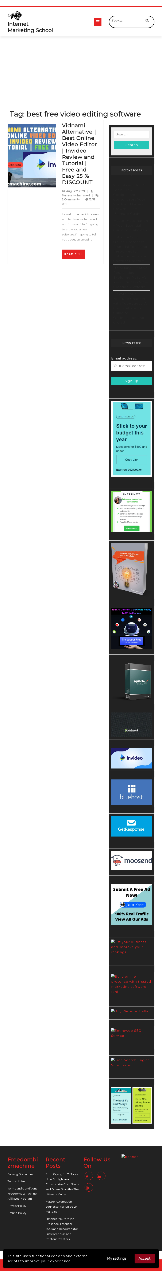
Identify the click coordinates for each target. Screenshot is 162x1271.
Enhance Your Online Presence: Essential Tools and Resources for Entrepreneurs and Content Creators (62, 1229)
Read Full (74, 255)
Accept (145, 1258)
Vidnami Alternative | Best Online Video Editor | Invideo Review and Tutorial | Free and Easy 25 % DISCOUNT (79, 153)
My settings (116, 1258)
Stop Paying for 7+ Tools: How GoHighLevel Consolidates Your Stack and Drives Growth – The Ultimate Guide (129, 199)
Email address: (124, 358)
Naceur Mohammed (76, 195)
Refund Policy (17, 1213)
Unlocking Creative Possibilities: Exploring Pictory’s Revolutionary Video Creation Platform (131, 277)
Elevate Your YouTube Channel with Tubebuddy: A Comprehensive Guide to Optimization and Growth (130, 308)
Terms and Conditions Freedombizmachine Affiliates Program (22, 1193)
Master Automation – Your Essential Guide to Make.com (130, 225)
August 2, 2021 (75, 191)
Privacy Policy (17, 1205)
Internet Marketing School (30, 27)
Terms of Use (16, 1181)
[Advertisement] (81, 68)
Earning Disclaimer (20, 1174)
